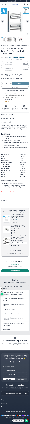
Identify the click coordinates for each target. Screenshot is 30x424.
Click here (12, 74)
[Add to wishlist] (27, 34)
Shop (2, 400)
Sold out (15, 222)
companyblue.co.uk (18, 294)
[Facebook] (10, 361)
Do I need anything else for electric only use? (13, 299)
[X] (16, 361)
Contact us (21, 379)
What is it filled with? (9, 310)
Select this (16, 233)
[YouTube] (19, 361)
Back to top (16, 421)
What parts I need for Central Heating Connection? (14, 324)
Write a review (15, 271)
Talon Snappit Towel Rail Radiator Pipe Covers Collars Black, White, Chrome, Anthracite (18, 238)
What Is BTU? (6, 329)
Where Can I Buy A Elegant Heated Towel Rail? (13, 287)
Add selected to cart (15, 253)
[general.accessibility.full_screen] (27, 8)
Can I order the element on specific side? (13, 304)
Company (4, 403)
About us (8, 379)
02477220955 (8, 99)
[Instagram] (13, 361)
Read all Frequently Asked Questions (15, 282)
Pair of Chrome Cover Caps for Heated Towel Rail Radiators (18, 227)
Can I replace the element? (11, 314)
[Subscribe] (26, 393)
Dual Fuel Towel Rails (13, 45)
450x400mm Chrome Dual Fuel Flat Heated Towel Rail (17, 216)
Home (3, 45)
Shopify (18, 413)
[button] (2, 4)
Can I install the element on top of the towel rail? (14, 318)
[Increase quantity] (10, 83)
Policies (3, 407)
